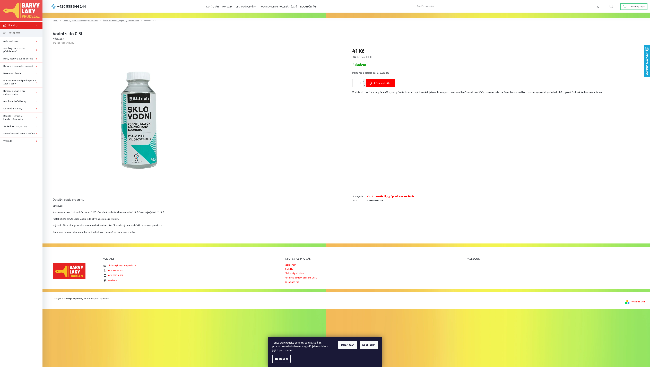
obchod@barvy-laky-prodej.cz (122, 265)
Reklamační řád (308, 6)
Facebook (112, 280)
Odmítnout (347, 345)
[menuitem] (21, 25)
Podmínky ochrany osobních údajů (278, 6)
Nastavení (281, 359)
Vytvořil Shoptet (638, 301)
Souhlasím (368, 345)
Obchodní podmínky (246, 6)
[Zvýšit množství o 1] (364, 81)
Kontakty (227, 6)
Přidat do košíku (382, 83)
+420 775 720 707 (115, 275)
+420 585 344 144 (115, 270)
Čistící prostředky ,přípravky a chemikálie (390, 196)
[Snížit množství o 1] (364, 85)
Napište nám (212, 6)
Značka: (63, 43)
